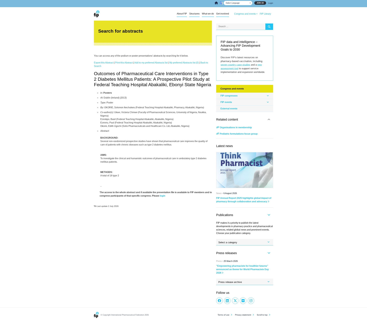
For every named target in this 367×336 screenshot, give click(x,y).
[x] (235, 300)
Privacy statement (243, 315)
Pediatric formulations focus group (239, 134)
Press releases (226, 253)
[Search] (269, 26)
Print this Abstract (124, 62)
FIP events (226, 102)
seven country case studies (235, 64)
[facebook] (219, 300)
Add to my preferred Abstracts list (151, 62)
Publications (224, 215)
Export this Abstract (103, 62)
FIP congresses (229, 95)
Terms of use (223, 315)
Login (270, 3)
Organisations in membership (236, 127)
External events (228, 108)
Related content (227, 119)
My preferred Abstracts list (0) (184, 62)
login (162, 196)
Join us (260, 3)
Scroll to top (262, 315)
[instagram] (251, 300)
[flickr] (243, 300)
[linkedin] (227, 300)
